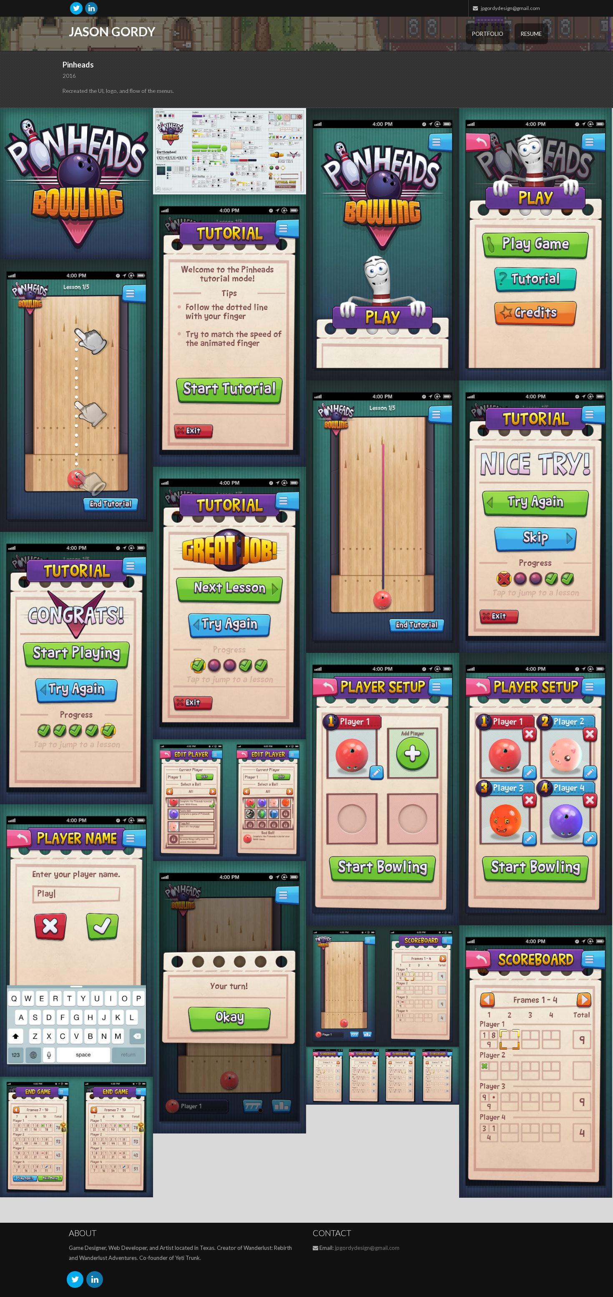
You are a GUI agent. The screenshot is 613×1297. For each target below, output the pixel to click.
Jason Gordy (112, 31)
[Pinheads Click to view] (76, 183)
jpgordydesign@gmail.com (367, 1247)
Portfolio (487, 33)
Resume (531, 33)
